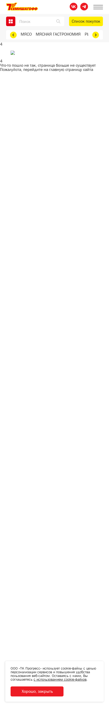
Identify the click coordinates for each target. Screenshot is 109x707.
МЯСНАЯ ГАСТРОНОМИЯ (58, 34)
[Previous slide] (13, 35)
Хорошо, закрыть (37, 691)
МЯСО (26, 34)
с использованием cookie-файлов (60, 679)
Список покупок (86, 21)
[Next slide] (95, 35)
